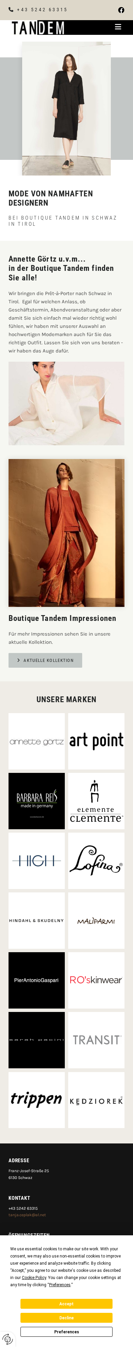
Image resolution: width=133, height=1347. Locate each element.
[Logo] (38, 27)
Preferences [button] (60, 1284)
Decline (66, 1318)
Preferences (66, 1332)
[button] (99, 27)
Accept (66, 1304)
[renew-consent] (7, 1339)
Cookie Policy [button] (34, 1277)
